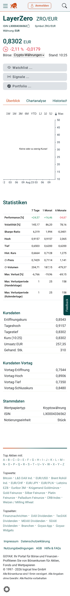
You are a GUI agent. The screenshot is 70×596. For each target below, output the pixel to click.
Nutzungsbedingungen (19, 548)
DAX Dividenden (41, 516)
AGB (39, 548)
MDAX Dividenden (33, 521)
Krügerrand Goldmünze (44, 488)
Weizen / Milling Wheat (18, 502)
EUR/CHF (17, 483)
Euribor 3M (18, 488)
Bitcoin (7, 478)
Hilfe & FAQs (52, 548)
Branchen (27, 526)
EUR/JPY (32, 483)
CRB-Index (53, 498)
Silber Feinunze (35, 493)
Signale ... (21, 77)
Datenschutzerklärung (35, 541)
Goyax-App (45, 526)
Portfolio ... (22, 86)
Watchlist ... (22, 68)
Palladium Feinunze (31, 498)
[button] (6, 589)
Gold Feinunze (12, 493)
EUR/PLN (47, 483)
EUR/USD (42, 478)
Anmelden (42, 5)
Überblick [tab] (13, 101)
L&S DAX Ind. (24, 478)
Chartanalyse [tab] (36, 101)
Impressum (11, 541)
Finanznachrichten (15, 516)
